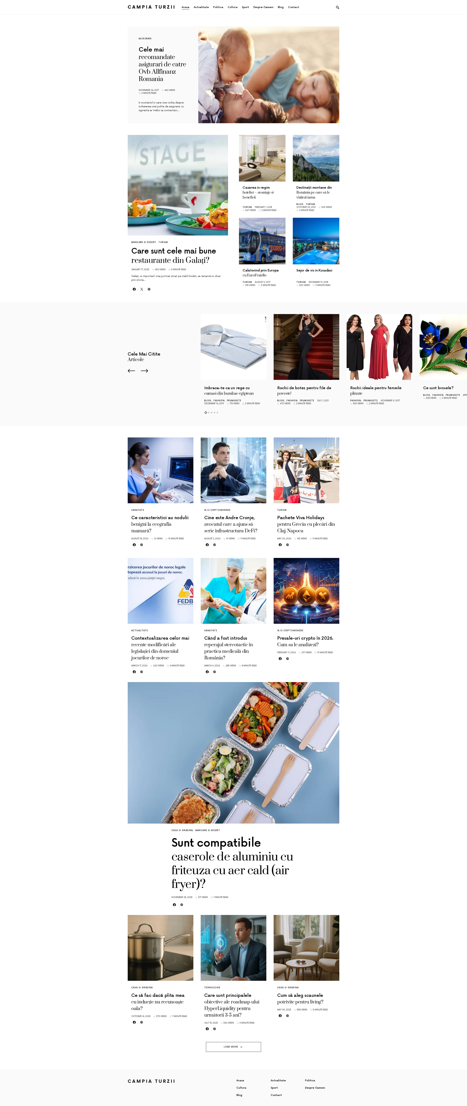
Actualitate (139, 630)
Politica (310, 1080)
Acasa (240, 1080)
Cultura (241, 1087)
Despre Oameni (315, 1087)
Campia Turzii (152, 7)
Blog (300, 204)
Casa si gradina (182, 830)
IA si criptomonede (217, 510)
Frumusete (234, 400)
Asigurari (145, 38)
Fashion (219, 400)
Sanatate (137, 510)
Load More (231, 1047)
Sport (274, 1087)
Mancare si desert (143, 242)
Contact (276, 1095)
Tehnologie (212, 987)
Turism (163, 242)
